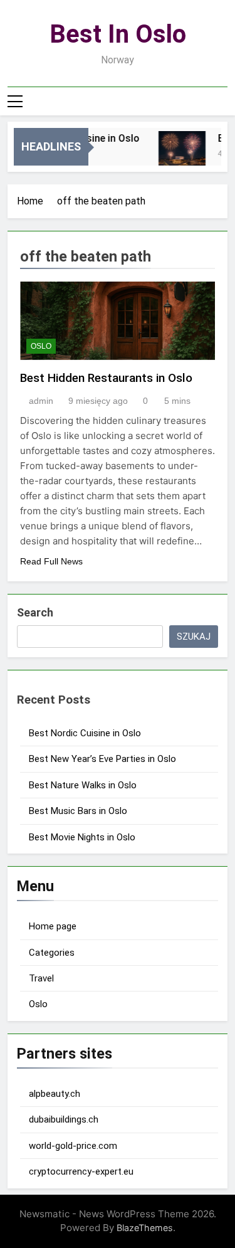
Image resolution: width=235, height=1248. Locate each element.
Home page (52, 926)
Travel (41, 978)
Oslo (41, 346)
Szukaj (194, 636)
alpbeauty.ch (54, 1093)
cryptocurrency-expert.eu (81, 1171)
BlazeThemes (145, 1227)
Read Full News (51, 561)
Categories (52, 952)
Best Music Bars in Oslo (78, 811)
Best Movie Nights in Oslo (82, 837)
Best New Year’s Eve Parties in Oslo (102, 758)
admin (41, 401)
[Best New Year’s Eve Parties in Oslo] (179, 154)
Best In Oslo (118, 34)
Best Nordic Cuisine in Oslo (85, 733)
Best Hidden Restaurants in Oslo (106, 378)
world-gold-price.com (73, 1145)
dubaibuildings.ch (63, 1119)
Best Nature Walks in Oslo (83, 785)
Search (35, 612)
